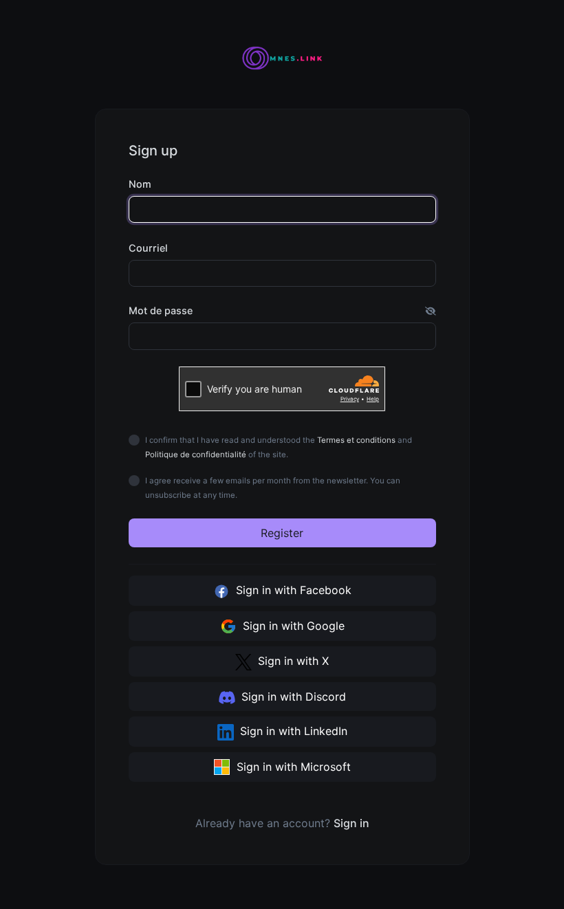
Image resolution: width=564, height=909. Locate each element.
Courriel (148, 248)
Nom (140, 184)
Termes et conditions (356, 440)
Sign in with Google (292, 626)
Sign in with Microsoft (292, 767)
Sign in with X (291, 661)
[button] (430, 310)
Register (282, 533)
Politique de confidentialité (195, 454)
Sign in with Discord (292, 696)
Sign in (351, 823)
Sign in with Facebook (291, 590)
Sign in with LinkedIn (292, 731)
